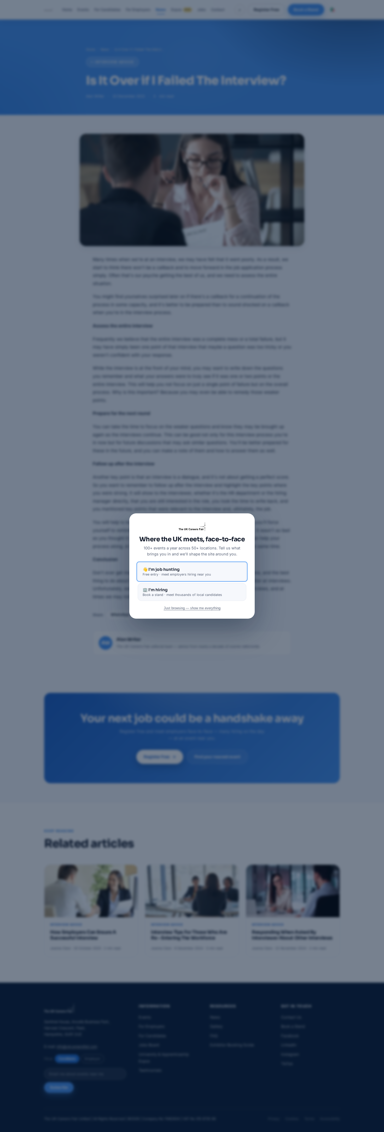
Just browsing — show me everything (192, 608)
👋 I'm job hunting (177, 571)
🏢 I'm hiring (182, 592)
